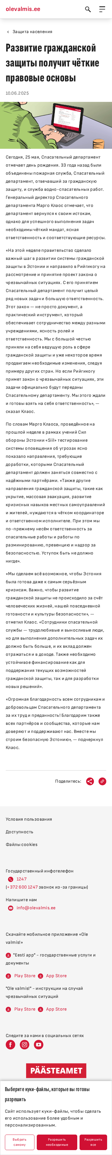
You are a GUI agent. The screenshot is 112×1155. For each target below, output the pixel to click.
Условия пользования (29, 819)
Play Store (25, 976)
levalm (39, 908)
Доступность (19, 832)
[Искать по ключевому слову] (88, 9)
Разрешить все (93, 1142)
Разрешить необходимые (57, 1142)
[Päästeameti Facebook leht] (10, 1044)
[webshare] (90, 781)
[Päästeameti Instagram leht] (24, 1044)
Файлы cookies (21, 844)
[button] (102, 9)
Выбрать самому (19, 1142)
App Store (56, 976)
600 (23, 887)
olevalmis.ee (23, 9)
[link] (102, 781)
